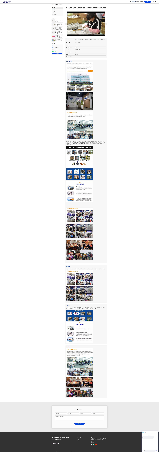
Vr (138, 1)
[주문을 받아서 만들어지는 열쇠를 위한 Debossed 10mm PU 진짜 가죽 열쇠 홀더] (53, 28)
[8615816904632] (91, 444)
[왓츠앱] (53, 51)
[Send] (157, 451)
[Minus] (156, 432)
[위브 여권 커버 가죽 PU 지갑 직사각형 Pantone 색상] (53, 40)
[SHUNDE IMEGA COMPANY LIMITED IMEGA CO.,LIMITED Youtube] (96, 444)
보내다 (79, 423)
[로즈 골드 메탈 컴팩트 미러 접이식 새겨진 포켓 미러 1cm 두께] (53, 32)
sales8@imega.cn (56, 47)
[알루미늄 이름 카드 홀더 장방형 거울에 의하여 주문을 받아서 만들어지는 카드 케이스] (53, 36)
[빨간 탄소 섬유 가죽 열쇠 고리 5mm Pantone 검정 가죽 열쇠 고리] (53, 21)
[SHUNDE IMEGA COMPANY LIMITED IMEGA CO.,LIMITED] (6, 1)
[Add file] (142, 451)
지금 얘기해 (57, 53)
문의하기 (141, 1)
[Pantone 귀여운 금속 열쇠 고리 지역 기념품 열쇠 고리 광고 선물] (53, 24)
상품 (137, 1)
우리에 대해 (134, 1)
